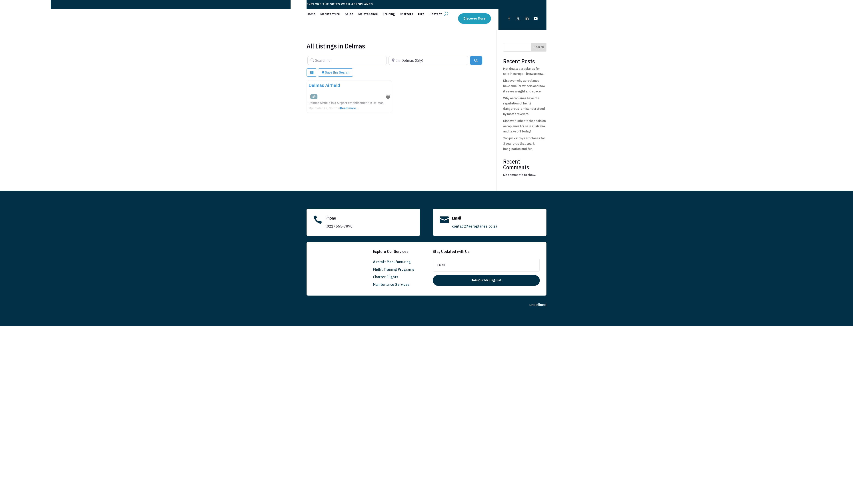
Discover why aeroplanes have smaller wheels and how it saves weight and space (524, 86)
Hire (421, 14)
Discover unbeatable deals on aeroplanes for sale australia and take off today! (524, 126)
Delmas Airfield (324, 85)
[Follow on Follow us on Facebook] (509, 18)
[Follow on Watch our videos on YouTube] (535, 18)
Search (539, 47)
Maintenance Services (391, 284)
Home (311, 14)
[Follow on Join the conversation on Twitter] (518, 18)
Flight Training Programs (393, 269)
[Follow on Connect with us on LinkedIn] (526, 18)
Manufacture (330, 14)
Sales (349, 14)
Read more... (349, 108)
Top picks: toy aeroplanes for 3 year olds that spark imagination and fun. (524, 143)
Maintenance (368, 14)
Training (389, 14)
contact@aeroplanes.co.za (474, 226)
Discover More (474, 18)
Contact (435, 14)
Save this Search (336, 72)
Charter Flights (385, 277)
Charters (406, 14)
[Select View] (312, 72)
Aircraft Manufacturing (392, 262)
